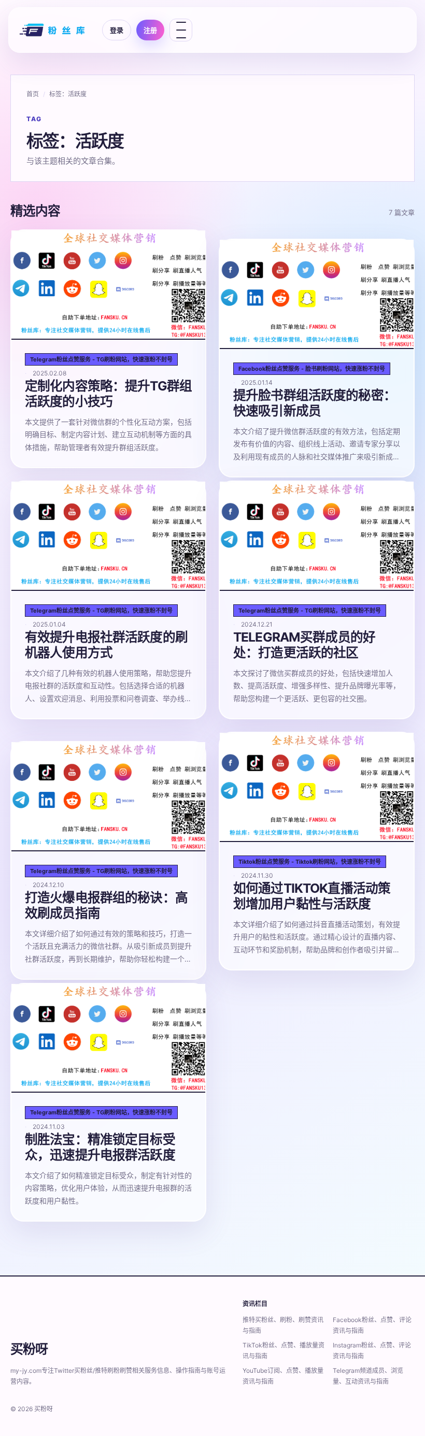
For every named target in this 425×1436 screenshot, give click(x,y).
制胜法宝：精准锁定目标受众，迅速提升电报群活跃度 (100, 1147)
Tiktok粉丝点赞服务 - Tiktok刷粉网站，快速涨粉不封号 (309, 861)
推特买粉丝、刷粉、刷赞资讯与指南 (283, 1325)
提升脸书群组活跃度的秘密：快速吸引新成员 (314, 402)
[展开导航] (180, 30)
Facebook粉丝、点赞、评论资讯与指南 (372, 1325)
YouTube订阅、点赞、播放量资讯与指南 (283, 1376)
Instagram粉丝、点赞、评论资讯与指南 (372, 1350)
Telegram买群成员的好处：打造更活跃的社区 (304, 644)
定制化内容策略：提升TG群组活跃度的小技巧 (108, 393)
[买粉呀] (53, 30)
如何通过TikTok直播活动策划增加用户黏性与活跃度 (311, 895)
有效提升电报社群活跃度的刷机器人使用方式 (106, 644)
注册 (150, 30)
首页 (32, 94)
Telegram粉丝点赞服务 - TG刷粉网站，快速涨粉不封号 (101, 359)
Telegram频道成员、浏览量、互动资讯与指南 (368, 1376)
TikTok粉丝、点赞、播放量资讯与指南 (283, 1350)
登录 (116, 30)
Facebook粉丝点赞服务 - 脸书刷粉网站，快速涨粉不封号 (311, 368)
